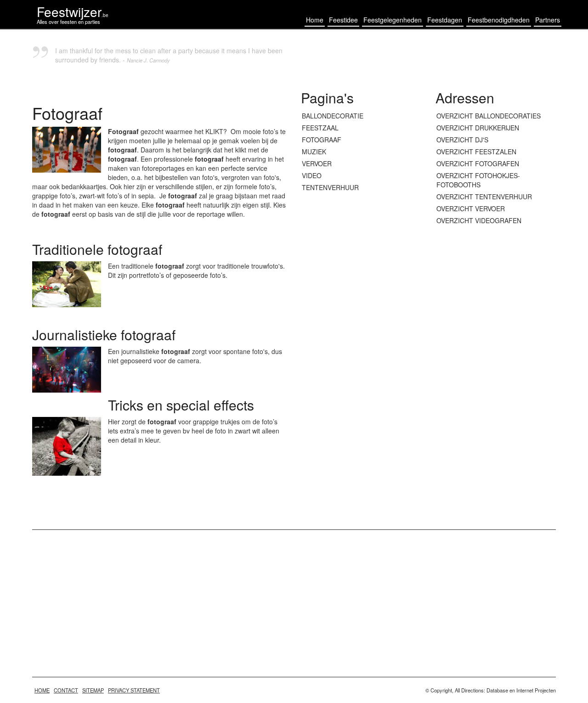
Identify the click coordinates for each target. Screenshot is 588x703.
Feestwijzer (72, 11)
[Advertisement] (495, 373)
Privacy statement (134, 690)
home (42, 690)
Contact (66, 690)
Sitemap (93, 690)
